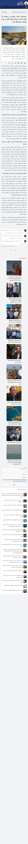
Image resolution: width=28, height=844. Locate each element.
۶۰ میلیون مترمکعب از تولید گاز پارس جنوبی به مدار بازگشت (13, 515)
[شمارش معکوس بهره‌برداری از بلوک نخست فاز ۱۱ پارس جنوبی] (25, 535)
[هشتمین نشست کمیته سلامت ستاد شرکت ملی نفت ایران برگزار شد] (25, 501)
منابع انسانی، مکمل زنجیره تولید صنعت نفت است (14, 361)
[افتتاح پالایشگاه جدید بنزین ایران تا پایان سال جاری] (25, 506)
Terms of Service (20, 481)
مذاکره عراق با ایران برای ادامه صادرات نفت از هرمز (13, 570)
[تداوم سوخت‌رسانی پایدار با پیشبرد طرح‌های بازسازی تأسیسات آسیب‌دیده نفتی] (25, 556)
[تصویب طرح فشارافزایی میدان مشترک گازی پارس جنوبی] (25, 511)
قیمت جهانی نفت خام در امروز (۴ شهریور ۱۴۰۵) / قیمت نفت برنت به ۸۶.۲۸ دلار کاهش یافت (14, 462)
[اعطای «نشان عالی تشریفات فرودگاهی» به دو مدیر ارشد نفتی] (25, 591)
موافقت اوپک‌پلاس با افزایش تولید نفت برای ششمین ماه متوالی (12, 581)
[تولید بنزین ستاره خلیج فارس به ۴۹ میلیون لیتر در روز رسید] (25, 520)
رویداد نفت (19, 81)
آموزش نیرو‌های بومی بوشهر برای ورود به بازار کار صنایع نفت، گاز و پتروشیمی (12, 530)
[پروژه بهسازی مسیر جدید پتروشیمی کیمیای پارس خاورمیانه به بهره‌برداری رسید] (25, 540)
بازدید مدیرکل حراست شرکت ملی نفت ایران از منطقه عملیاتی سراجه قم (13, 576)
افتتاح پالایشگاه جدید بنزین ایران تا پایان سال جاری (13, 505)
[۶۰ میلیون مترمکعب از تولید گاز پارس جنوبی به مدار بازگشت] (25, 516)
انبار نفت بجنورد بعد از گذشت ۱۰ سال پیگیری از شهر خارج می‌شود (12, 545)
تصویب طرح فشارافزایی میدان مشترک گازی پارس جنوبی (12, 510)
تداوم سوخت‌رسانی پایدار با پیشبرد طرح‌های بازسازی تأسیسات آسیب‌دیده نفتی (13, 556)
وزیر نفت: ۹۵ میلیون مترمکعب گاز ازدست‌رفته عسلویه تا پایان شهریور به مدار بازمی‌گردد (12, 566)
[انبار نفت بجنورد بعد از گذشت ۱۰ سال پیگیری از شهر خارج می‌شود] (25, 545)
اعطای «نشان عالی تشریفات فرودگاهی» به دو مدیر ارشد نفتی (12, 591)
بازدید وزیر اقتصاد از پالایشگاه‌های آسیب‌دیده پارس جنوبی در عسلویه (14, 341)
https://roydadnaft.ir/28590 (8, 246)
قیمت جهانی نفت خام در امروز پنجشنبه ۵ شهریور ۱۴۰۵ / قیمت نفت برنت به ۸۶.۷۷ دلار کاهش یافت (14, 278)
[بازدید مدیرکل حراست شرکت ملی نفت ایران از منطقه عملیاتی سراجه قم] (25, 576)
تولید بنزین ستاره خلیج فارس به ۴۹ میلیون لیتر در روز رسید (13, 520)
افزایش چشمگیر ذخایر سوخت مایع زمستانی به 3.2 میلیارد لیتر (14, 403)
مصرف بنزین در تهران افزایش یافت (13, 442)
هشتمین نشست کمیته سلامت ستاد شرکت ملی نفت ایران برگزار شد (13, 501)
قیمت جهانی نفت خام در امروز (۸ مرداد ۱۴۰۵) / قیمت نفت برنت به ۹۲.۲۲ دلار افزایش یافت (13, 561)
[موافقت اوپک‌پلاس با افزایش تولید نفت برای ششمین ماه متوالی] (25, 581)
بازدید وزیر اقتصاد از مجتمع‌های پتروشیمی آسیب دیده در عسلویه (15, 321)
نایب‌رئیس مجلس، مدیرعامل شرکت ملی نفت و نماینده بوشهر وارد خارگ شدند (14, 382)
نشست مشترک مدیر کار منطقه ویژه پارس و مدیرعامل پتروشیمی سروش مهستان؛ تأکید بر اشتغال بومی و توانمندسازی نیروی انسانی (13, 551)
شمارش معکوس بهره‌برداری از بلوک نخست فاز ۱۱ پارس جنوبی (12, 535)
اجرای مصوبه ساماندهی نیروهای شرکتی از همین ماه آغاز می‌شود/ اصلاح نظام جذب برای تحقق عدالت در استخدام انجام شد (12, 495)
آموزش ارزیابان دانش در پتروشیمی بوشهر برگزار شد (13, 585)
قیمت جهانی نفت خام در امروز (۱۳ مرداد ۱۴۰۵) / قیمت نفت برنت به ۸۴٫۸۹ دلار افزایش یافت (12, 525)
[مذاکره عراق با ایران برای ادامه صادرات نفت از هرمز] (25, 571)
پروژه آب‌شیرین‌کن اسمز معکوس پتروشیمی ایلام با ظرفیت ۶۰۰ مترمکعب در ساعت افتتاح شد (14, 300)
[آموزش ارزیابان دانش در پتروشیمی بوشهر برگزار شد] (25, 586)
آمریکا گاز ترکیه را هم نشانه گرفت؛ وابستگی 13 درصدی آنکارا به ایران (14, 423)
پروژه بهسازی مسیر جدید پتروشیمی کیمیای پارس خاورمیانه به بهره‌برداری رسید (14, 540)
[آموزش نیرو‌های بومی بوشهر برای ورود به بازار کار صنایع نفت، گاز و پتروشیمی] (25, 530)
